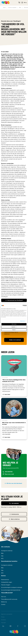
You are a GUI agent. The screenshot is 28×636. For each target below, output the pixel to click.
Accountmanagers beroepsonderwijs (10, 590)
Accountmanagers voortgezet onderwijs (11, 587)
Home (4, 7)
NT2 (2, 558)
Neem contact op (15, 519)
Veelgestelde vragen (6, 582)
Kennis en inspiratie (12, 7)
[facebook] (17, 626)
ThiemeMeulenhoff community (9, 599)
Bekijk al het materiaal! (15, 340)
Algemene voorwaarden (6, 614)
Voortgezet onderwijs (6, 550)
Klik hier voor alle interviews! (14, 483)
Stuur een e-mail (9, 474)
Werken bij (4, 601)
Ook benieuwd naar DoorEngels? (15, 300)
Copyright (3, 622)
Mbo (20, 7)
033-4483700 (8, 471)
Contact (3, 604)
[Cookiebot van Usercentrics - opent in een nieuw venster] (20, 305)
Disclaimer (3, 620)
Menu (25, 2)
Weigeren (14, 329)
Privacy (2, 617)
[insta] (25, 626)
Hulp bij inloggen (5, 584)
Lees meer (7, 394)
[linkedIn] (3, 626)
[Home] (5, 2)
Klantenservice (15, 514)
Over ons (3, 596)
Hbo (2, 555)
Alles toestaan (14, 324)
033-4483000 (15, 503)
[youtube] (10, 626)
